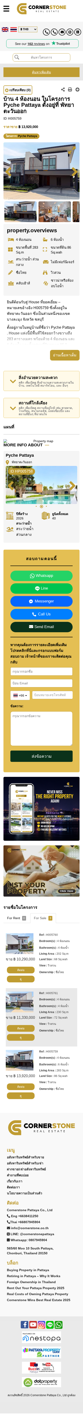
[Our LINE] (50, 1327)
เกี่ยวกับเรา (14, 1181)
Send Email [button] (43, 627)
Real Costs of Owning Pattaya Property (37, 1294)
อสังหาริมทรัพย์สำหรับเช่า (25, 1163)
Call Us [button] (44, 614)
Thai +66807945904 (25, 1222)
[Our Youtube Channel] (33, 1327)
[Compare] (77, 90)
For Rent (16, 918)
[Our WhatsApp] (58, 1327)
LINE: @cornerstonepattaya (32, 1234)
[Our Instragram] (41, 1327)
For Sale (42, 918)
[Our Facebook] (24, 1327)
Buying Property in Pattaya (28, 1270)
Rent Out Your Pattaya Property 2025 (35, 1288)
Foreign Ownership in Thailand (31, 1282)
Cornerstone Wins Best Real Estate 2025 (38, 1300)
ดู (21, 979)
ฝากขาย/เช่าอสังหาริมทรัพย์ (26, 1169)
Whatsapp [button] (44, 575)
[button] (71, 150)
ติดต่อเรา (13, 1187)
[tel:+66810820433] (54, 32)
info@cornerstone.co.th (30, 1228)
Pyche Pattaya (27, 136)
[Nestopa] (41, 1337)
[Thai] (13, 29)
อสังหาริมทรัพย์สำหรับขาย (25, 1157)
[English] (4, 29)
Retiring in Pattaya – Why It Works (33, 1276)
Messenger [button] (44, 601)
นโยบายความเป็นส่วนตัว (24, 1193)
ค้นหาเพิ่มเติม (41, 72)
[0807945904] (77, 32)
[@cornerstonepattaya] (69, 32)
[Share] (63, 90)
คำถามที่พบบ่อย (18, 1175)
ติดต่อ (20, 970)
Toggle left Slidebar (6, 9)
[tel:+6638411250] (46, 32)
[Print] (70, 90)
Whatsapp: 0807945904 (29, 1240)
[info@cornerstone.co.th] (62, 32)
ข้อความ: (17, 706)
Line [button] (44, 588)
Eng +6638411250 (24, 1216)
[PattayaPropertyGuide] (41, 1352)
